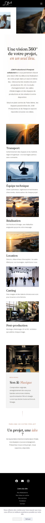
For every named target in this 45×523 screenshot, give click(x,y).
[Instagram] (28, 481)
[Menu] (41, 4)
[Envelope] (22, 481)
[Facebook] (16, 481)
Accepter (17, 519)
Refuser (28, 519)
